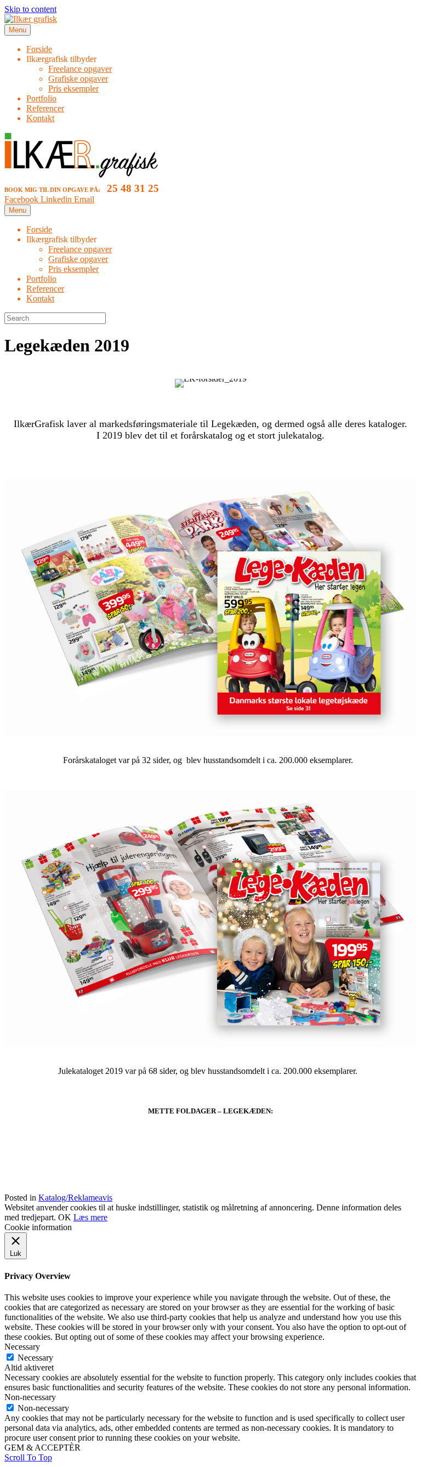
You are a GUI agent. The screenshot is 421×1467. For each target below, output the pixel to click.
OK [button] (64, 1217)
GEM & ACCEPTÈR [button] (42, 1447)
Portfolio (41, 98)
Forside (39, 49)
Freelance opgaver (80, 68)
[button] (28, 1457)
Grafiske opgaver (78, 78)
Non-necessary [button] (30, 1397)
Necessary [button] (22, 1346)
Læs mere (90, 1217)
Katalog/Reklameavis (75, 1197)
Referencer (45, 108)
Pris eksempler (73, 88)
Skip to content (30, 9)
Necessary (35, 1357)
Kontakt (40, 118)
